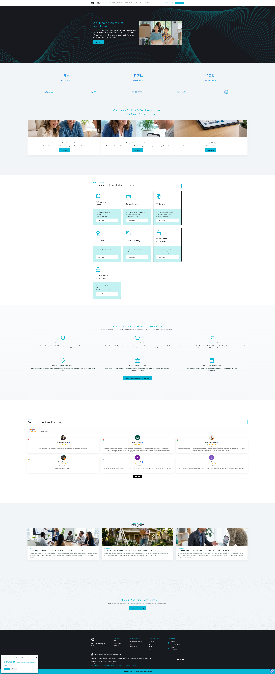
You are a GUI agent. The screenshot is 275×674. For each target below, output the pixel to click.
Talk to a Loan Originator (114, 42)
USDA (150, 646)
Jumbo (150, 648)
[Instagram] (183, 659)
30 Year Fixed (133, 644)
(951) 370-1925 (174, 649)
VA (149, 644)
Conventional (152, 641)
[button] (36, 657)
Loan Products (128, 2)
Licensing (135, 665)
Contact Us (116, 645)
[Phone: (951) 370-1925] (169, 648)
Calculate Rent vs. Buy (137, 608)
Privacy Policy (94, 665)
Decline (13, 668)
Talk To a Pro (168, 3)
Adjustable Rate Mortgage (136, 641)
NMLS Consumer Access (100, 654)
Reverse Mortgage (134, 646)
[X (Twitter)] (180, 659)
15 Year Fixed (133, 643)
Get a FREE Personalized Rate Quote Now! (137, 378)
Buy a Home (112, 2)
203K (150, 649)
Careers (147, 2)
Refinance (119, 2)
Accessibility (129, 665)
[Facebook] (178, 659)
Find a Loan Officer (118, 643)
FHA (150, 643)
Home (106, 2)
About (115, 640)
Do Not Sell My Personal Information (115, 665)
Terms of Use (102, 665)
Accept (6, 668)
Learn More (176, 186)
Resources (138, 2)
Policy (5, 665)
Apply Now (178, 3)
